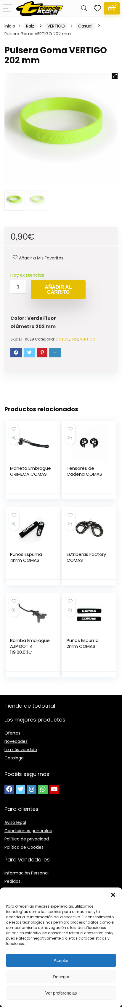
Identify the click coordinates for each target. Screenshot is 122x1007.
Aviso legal (15, 822)
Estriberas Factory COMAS (86, 557)
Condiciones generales (28, 831)
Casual (85, 26)
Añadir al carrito (58, 289)
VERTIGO (56, 26)
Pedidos (12, 881)
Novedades (16, 741)
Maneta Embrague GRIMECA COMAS (30, 471)
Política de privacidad (26, 839)
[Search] (84, 8)
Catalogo (14, 758)
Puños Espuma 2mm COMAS (83, 643)
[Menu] (7, 8)
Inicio (9, 26)
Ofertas (12, 733)
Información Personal (26, 873)
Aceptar (61, 960)
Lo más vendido (20, 750)
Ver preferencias (61, 992)
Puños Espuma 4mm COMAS (26, 557)
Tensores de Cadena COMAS (84, 471)
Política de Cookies (24, 847)
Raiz (30, 26)
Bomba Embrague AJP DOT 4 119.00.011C (30, 646)
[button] (113, 895)
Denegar (61, 976)
